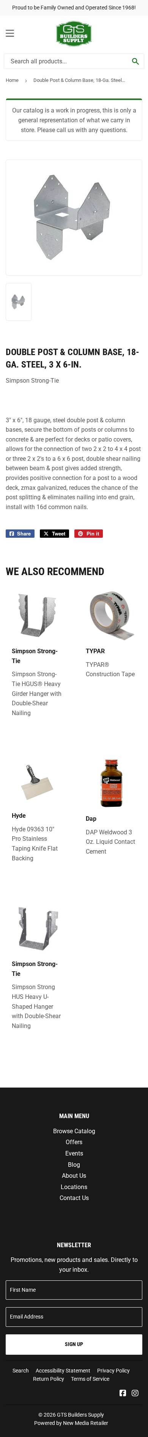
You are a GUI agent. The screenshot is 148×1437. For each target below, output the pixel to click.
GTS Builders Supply (80, 1415)
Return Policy (48, 1379)
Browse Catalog (74, 1131)
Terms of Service (90, 1379)
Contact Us (74, 1198)
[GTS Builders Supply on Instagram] (135, 1393)
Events (74, 1153)
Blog (74, 1164)
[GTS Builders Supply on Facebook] (123, 1393)
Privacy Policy (113, 1371)
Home (12, 80)
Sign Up (74, 1344)
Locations (74, 1187)
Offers (74, 1142)
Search (21, 1371)
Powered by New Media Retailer (71, 1423)
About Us (74, 1175)
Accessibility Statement (63, 1371)
